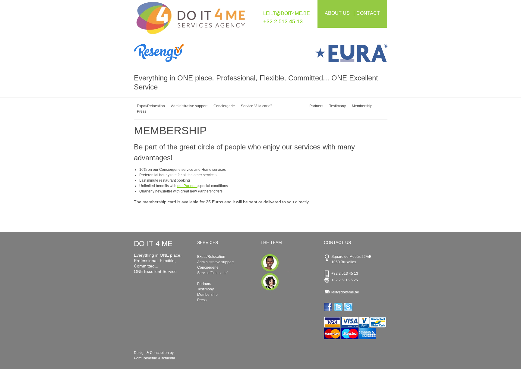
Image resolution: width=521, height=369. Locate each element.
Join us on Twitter (339, 306)
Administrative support (189, 106)
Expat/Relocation (151, 106)
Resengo (197, 53)
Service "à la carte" (256, 106)
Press (141, 111)
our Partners (187, 186)
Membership (362, 106)
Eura (323, 53)
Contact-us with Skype (349, 306)
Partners (316, 106)
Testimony (337, 106)
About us (337, 13)
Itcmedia (168, 358)
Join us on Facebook (329, 306)
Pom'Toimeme (145, 358)
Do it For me (191, 20)
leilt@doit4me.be (286, 13)
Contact (368, 13)
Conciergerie (224, 106)
